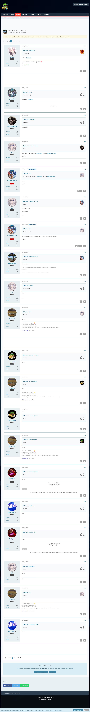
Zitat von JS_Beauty (28, 120)
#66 (85, 197)
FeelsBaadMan (13, 32)
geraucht (29, 57)
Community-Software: (45, 697)
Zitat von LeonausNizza (30, 381)
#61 (85, 46)
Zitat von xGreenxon (29, 50)
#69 (85, 281)
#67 (85, 224)
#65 (85, 169)
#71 (85, 350)
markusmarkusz (52, 153)
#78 (85, 561)
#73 (85, 409)
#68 (85, 252)
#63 (85, 115)
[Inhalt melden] (81, 71)
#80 (85, 620)
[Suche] (87, 14)
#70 (85, 307)
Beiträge (7, 65)
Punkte (7, 63)
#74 (85, 435)
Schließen (86, 710)
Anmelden (52, 672)
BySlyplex (39, 153)
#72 (85, 377)
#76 (85, 501)
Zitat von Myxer (27, 92)
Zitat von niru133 (28, 285)
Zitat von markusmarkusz (30, 201)
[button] (7, 685)
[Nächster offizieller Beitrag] (81, 191)
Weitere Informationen (78, 710)
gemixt (31, 99)
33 (16, 41)
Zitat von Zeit (27, 173)
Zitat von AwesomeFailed (30, 146)
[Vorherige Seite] (4, 41)
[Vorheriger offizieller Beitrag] (78, 246)
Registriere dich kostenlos (48, 668)
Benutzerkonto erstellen (40, 672)
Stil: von (45, 699)
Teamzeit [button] (24, 489)
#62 (85, 87)
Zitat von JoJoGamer (29, 506)
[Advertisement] (45, 24)
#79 (85, 588)
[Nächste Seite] (19, 41)
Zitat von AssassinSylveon (30, 355)
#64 (85, 141)
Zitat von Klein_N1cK (29, 532)
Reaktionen (8, 61)
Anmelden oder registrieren (81, 4)
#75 (85, 467)
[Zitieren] (84, 71)
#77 (85, 527)
